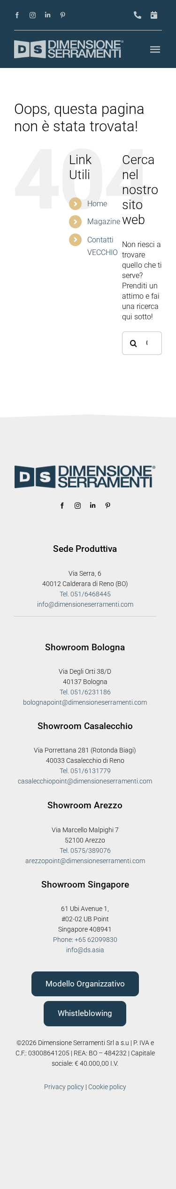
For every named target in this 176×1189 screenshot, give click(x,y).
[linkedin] (47, 15)
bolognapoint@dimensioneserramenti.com (85, 702)
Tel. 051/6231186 (85, 692)
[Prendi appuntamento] (154, 15)
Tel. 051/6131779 (85, 771)
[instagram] (33, 15)
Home (97, 203)
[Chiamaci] (137, 15)
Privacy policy (64, 1087)
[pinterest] (63, 15)
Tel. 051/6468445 (85, 594)
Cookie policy (107, 1087)
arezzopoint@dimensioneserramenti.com (85, 861)
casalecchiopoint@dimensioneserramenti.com (85, 781)
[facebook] (17, 15)
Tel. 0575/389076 (85, 850)
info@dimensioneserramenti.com (85, 604)
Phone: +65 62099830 (85, 939)
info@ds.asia (85, 950)
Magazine (103, 221)
